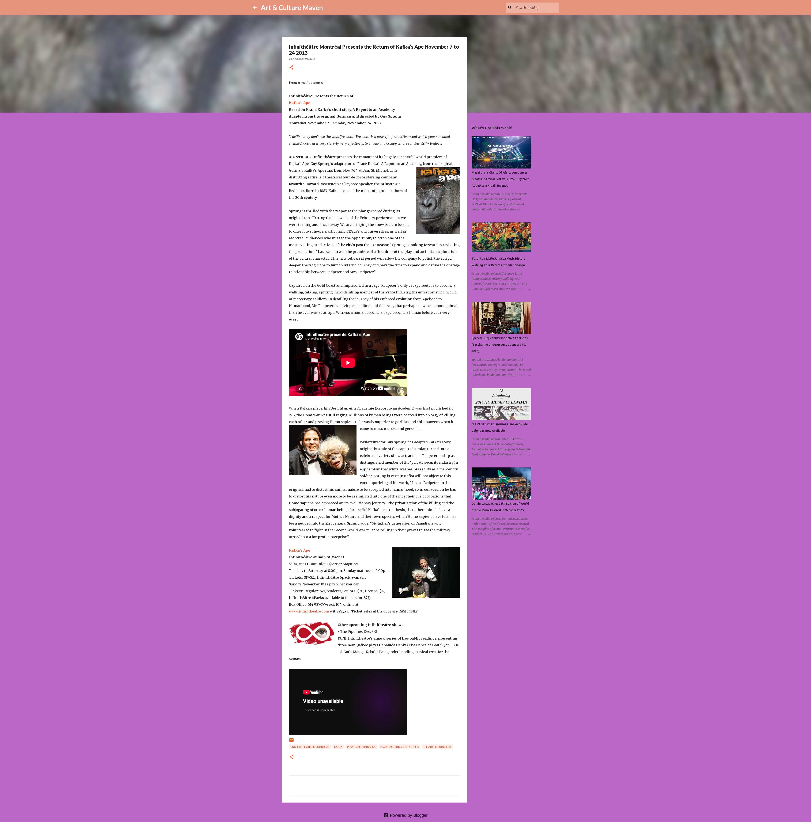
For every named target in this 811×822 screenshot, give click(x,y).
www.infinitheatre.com (309, 611)
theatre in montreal (437, 746)
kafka (338, 746)
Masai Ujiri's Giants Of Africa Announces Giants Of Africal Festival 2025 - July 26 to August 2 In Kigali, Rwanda (500, 179)
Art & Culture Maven (292, 7)
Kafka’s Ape (299, 103)
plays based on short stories (399, 746)
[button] (291, 68)
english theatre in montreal (310, 746)
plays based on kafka (361, 746)
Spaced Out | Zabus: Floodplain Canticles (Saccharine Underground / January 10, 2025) (500, 344)
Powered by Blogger (408, 815)
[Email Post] (291, 741)
